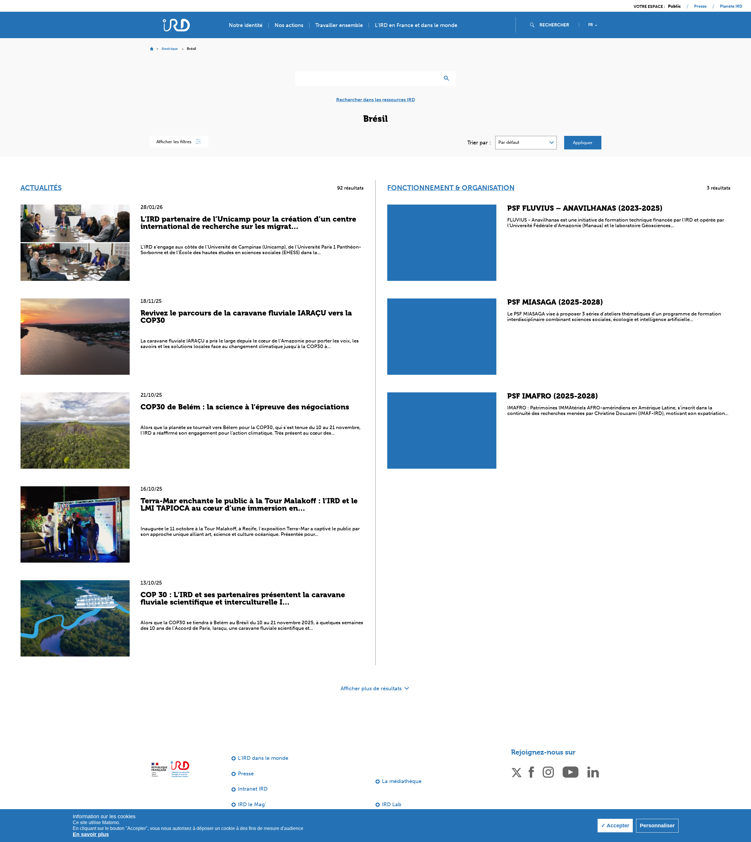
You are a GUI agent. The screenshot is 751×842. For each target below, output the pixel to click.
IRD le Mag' (252, 804)
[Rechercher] (448, 78)
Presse (700, 6)
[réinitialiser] (433, 78)
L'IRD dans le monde (263, 758)
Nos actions (289, 25)
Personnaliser (657, 825)
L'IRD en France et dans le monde (416, 25)
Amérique (170, 49)
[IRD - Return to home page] (176, 25)
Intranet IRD (253, 789)
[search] (556, 25)
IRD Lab (391, 804)
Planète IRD (731, 6)
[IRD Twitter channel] (516, 771)
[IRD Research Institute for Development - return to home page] (170, 769)
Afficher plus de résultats (372, 688)
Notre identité (246, 25)
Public (674, 6)
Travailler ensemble (339, 25)
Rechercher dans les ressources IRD (375, 99)
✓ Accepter (615, 825)
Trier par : (479, 142)
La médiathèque (402, 781)
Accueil (151, 48)
